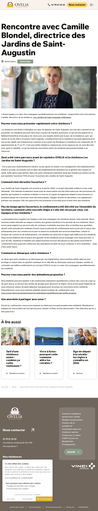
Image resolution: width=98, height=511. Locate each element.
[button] (3, 508)
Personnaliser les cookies (18, 489)
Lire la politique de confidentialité (19, 478)
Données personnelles (54, 507)
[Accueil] (17, 4)
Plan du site (70, 507)
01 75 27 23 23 (58, 5)
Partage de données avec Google (21, 486)
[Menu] (91, 5)
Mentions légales (35, 507)
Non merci (11, 499)
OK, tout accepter (44, 499)
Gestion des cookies (17, 507)
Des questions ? (10, 446)
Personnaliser (27, 499)
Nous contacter (77, 4)
